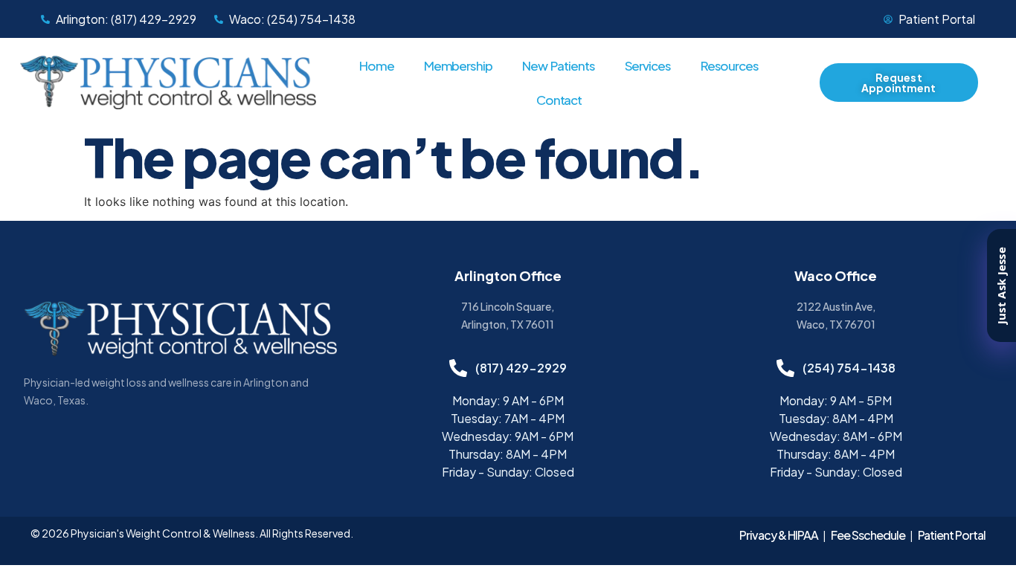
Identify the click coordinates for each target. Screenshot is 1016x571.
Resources (730, 65)
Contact (559, 99)
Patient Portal (952, 535)
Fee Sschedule (868, 535)
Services (648, 65)
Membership (458, 65)
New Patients (558, 65)
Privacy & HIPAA (778, 535)
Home (376, 65)
